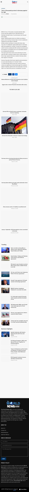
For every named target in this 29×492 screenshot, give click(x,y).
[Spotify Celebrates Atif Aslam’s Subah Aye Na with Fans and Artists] (5, 334)
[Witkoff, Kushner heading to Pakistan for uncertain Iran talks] (5, 290)
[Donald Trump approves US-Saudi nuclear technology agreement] (5, 282)
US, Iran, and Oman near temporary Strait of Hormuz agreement (19, 273)
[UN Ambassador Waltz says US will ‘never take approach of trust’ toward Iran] (5, 306)
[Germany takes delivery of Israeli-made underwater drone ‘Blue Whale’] (14, 172)
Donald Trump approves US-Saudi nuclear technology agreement (19, 281)
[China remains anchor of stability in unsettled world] (14, 196)
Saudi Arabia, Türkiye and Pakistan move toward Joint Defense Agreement (19, 258)
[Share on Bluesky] (16, 74)
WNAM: (7, 13)
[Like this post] (10, 74)
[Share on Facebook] (13, 74)
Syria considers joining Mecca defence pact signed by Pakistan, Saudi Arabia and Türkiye (19, 249)
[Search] (27, 2)
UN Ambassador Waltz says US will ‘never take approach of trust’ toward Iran (19, 306)
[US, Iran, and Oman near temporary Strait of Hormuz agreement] (5, 274)
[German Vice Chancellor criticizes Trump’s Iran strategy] (14, 125)
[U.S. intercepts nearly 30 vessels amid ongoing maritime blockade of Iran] (5, 298)
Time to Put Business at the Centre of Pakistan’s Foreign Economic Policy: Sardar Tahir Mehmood (19, 350)
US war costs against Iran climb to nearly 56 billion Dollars (19, 313)
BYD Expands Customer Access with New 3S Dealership (18, 358)
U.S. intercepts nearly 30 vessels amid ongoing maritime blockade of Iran (19, 298)
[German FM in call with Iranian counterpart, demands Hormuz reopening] (14, 101)
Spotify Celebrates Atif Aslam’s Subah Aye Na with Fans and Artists (18, 334)
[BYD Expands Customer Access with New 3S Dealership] (5, 359)
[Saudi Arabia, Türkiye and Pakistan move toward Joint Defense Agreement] (5, 258)
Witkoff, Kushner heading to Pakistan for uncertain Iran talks (18, 289)
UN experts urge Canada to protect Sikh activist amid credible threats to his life (19, 266)
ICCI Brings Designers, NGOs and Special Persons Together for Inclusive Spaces (19, 342)
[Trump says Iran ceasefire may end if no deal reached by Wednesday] (5, 322)
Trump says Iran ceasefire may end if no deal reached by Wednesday (19, 321)
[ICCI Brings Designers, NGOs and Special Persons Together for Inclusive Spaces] (5, 342)
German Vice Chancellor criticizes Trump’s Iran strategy (14, 135)
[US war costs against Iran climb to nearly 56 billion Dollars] (5, 314)
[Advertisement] (14, 379)
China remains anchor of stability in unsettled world (14, 206)
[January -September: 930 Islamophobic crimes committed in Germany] (14, 219)
